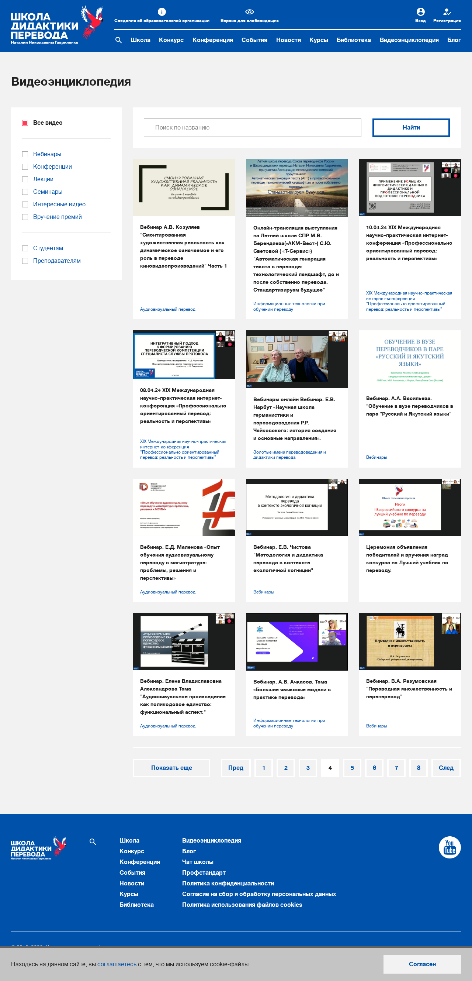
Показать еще (171, 768)
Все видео (48, 123)
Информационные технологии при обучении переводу (289, 306)
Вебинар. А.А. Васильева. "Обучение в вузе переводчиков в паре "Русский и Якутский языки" (409, 406)
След (446, 768)
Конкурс (171, 40)
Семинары (47, 192)
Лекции (43, 179)
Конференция (212, 40)
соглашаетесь (116, 964)
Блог (454, 40)
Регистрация (447, 20)
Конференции (52, 167)
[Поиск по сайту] (118, 40)
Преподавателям (57, 261)
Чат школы (198, 862)
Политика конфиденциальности (228, 883)
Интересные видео (59, 204)
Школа (140, 40)
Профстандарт (204, 873)
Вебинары (376, 457)
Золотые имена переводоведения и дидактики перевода (289, 455)
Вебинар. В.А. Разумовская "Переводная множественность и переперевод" (409, 688)
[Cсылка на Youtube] (450, 847)
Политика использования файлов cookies (242, 905)
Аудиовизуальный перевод (167, 309)
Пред (235, 768)
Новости (288, 40)
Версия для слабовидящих (250, 20)
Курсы (318, 40)
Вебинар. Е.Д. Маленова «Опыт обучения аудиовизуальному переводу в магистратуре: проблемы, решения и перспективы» (180, 562)
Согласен (422, 964)
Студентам (48, 248)
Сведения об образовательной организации (161, 20)
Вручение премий (57, 217)
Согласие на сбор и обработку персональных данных (259, 894)
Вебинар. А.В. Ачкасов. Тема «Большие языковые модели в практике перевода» (292, 689)
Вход (420, 20)
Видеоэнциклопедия (409, 40)
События (254, 40)
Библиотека (354, 40)
